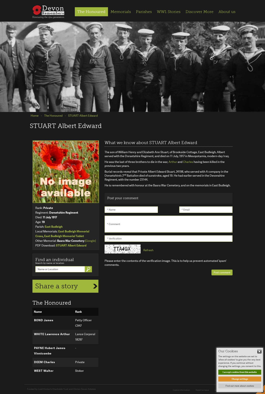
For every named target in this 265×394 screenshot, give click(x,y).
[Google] (90, 241)
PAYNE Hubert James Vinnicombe (49, 350)
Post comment (222, 272)
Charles (188, 162)
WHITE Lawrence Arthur (52, 334)
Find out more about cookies (240, 385)
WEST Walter (44, 371)
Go (88, 269)
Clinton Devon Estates (84, 389)
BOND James (43, 320)
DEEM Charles (44, 362)
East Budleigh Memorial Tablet (64, 236)
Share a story (56, 286)
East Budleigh (54, 227)
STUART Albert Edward (71, 245)
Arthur (173, 162)
